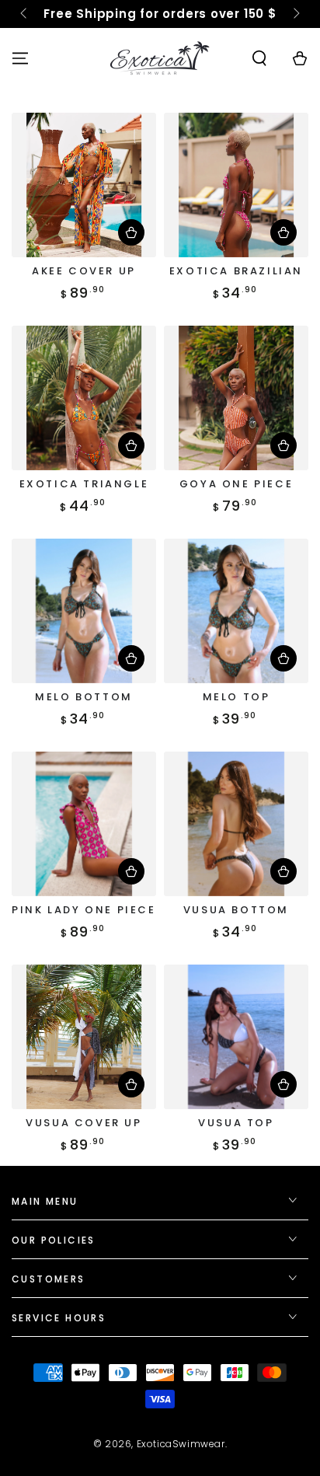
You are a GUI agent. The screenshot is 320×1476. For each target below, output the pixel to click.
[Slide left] (25, 14)
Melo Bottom (84, 696)
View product (283, 232)
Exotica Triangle (84, 483)
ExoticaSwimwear (181, 1443)
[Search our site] (259, 58)
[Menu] (20, 58)
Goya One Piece (236, 483)
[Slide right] (295, 14)
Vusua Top (235, 1122)
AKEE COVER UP (84, 270)
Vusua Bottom (236, 909)
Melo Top (236, 696)
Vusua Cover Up (83, 1122)
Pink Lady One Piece (83, 909)
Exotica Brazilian (236, 270)
